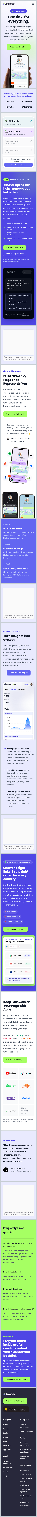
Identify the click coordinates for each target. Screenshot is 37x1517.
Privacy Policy (8, 1468)
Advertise (6, 1445)
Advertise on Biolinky (18, 165)
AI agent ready (19, 11)
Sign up (6, 1429)
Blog (5, 1441)
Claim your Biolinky (17, 47)
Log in (5, 1433)
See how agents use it (15, 254)
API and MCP (24, 1470)
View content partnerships (15, 1379)
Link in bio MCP (25, 1474)
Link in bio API (25, 1485)
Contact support (26, 1431)
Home (5, 1425)
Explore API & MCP (13, 247)
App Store (7, 1450)
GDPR (5, 1476)
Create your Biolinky (14, 929)
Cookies (6, 1472)
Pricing (5, 1437)
